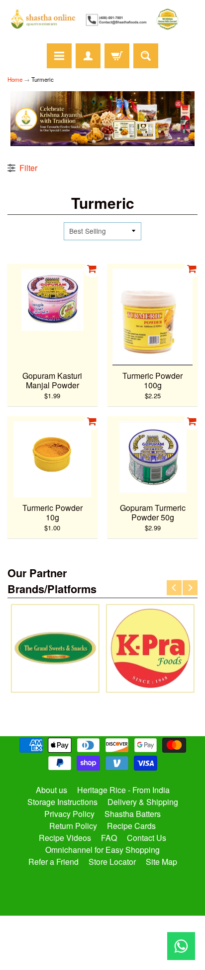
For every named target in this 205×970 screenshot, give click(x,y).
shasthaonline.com (98, 933)
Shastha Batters (132, 813)
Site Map (161, 861)
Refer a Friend (53, 861)
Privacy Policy (69, 813)
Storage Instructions (62, 802)
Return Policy (73, 825)
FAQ (109, 837)
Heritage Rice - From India (123, 790)
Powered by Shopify (103, 950)
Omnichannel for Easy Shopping (102, 849)
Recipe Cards (131, 825)
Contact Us (146, 837)
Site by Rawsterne (103, 941)
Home (14, 79)
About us (51, 790)
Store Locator (112, 861)
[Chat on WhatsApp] (181, 946)
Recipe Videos (65, 837)
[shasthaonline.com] (102, 19)
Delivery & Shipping (142, 802)
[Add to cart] (92, 269)
